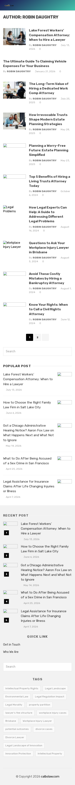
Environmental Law (16, 696)
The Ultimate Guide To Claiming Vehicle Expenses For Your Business (34, 63)
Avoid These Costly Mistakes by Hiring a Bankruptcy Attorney (46, 278)
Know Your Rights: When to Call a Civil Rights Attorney (48, 309)
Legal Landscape (55, 688)
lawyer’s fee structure (18, 712)
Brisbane (10, 720)
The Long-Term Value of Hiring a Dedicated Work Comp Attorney (49, 88)
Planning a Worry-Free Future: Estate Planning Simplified (48, 150)
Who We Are (11, 652)
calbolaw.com (50, 776)
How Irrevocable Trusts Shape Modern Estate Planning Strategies (48, 119)
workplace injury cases (52, 712)
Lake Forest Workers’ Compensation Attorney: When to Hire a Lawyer (49, 34)
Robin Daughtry (44, 45)
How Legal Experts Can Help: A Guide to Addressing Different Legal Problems (48, 214)
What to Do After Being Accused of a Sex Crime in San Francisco (27, 461)
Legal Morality (13, 704)
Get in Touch (11, 644)
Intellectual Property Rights (21, 688)
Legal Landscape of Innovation (23, 745)
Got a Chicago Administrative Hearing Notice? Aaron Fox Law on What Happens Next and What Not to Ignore (28, 433)
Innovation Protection (18, 753)
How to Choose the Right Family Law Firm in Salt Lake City (27, 405)
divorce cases (43, 729)
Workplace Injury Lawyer (37, 720)
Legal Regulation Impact (49, 696)
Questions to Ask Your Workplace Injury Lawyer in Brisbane (49, 247)
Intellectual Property (50, 753)
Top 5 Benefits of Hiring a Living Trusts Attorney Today (49, 181)
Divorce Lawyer (14, 737)
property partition (39, 704)
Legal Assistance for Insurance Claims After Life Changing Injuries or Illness (28, 486)
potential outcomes (17, 729)
